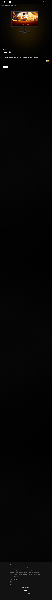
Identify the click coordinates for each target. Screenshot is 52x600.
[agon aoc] (6, 2)
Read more (26, 587)
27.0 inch (11, 67)
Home (2, 5)
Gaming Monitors (9, 5)
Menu (46, 2)
